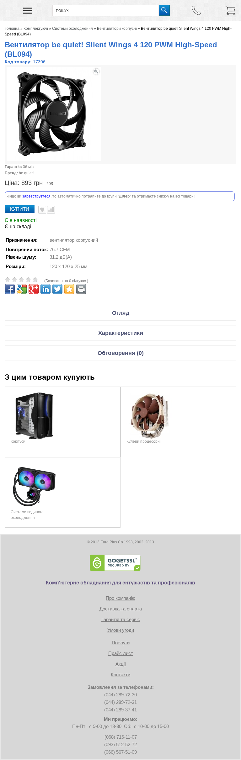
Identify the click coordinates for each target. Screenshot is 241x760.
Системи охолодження (72, 28)
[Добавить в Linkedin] (45, 289)
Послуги (121, 642)
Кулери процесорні (143, 441)
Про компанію (120, 598)
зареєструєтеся (36, 196)
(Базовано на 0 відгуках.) (66, 281)
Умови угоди (120, 630)
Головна (12, 28)
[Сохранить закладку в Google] (22, 289)
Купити (19, 209)
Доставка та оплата (120, 608)
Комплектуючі (36, 28)
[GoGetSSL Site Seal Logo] (120, 563)
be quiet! (26, 173)
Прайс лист (120, 653)
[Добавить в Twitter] (57, 289)
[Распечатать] (81, 289)
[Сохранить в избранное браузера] (69, 289)
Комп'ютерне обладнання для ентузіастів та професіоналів (120, 582)
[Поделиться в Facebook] (10, 289)
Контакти (120, 674)
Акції (120, 664)
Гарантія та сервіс (120, 619)
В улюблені (42, 210)
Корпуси (18, 441)
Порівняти (51, 210)
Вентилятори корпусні (117, 28)
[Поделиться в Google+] (34, 289)
